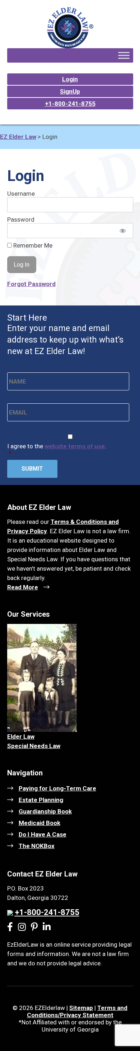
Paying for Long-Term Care (57, 788)
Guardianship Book (45, 811)
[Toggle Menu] (124, 55)
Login (70, 79)
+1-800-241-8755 (70, 103)
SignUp (70, 91)
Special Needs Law (33, 745)
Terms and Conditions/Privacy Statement (77, 1011)
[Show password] (122, 230)
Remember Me (32, 245)
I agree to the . (56, 450)
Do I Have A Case (42, 834)
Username (21, 193)
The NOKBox (37, 846)
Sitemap (81, 1007)
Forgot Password (31, 283)
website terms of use (75, 446)
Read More (22, 587)
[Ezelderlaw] (70, 46)
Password (20, 219)
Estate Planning (41, 799)
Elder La (18, 736)
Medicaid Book (39, 822)
